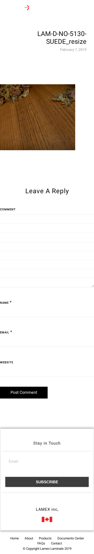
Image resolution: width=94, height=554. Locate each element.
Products (45, 538)
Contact (56, 543)
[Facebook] (38, 502)
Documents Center (70, 538)
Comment (8, 209)
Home (14, 538)
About (29, 538)
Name (4, 303)
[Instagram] (47, 502)
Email (4, 332)
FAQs (41, 543)
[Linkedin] (56, 502)
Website (6, 362)
